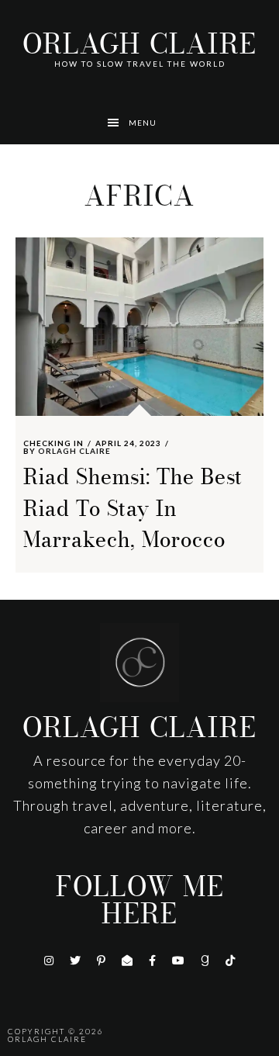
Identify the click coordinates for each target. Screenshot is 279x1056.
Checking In (53, 443)
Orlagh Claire (139, 44)
